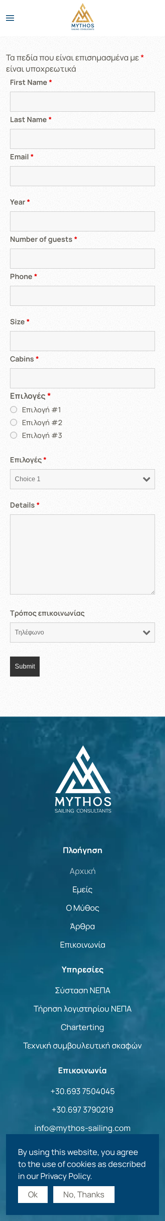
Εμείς (82, 889)
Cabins (24, 358)
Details (25, 505)
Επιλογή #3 (42, 435)
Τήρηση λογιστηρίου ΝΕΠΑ (83, 1008)
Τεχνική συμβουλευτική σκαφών (82, 1045)
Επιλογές (28, 459)
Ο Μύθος (82, 907)
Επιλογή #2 (42, 422)
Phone (23, 276)
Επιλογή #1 (41, 410)
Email (22, 156)
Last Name (31, 119)
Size (20, 321)
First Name (31, 82)
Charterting (82, 1027)
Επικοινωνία (82, 944)
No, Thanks (84, 1194)
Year (20, 202)
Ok (33, 1194)
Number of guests (43, 239)
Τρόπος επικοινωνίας (47, 613)
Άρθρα (82, 926)
